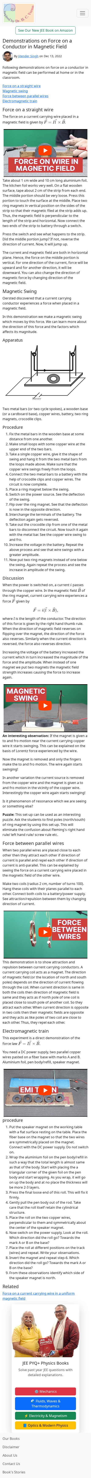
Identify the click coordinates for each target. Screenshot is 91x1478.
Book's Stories (14, 1472)
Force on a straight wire (22, 86)
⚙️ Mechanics (45, 1391)
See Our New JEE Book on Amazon (45, 30)
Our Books (11, 1438)
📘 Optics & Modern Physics (45, 1425)
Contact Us (11, 1463)
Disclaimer (11, 1447)
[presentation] (54, 121)
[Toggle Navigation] (82, 13)
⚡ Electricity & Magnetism (45, 1415)
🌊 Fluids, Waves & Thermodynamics (46, 1403)
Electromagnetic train (20, 101)
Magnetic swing (15, 91)
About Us (10, 1455)
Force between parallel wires (25, 96)
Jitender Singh (28, 56)
